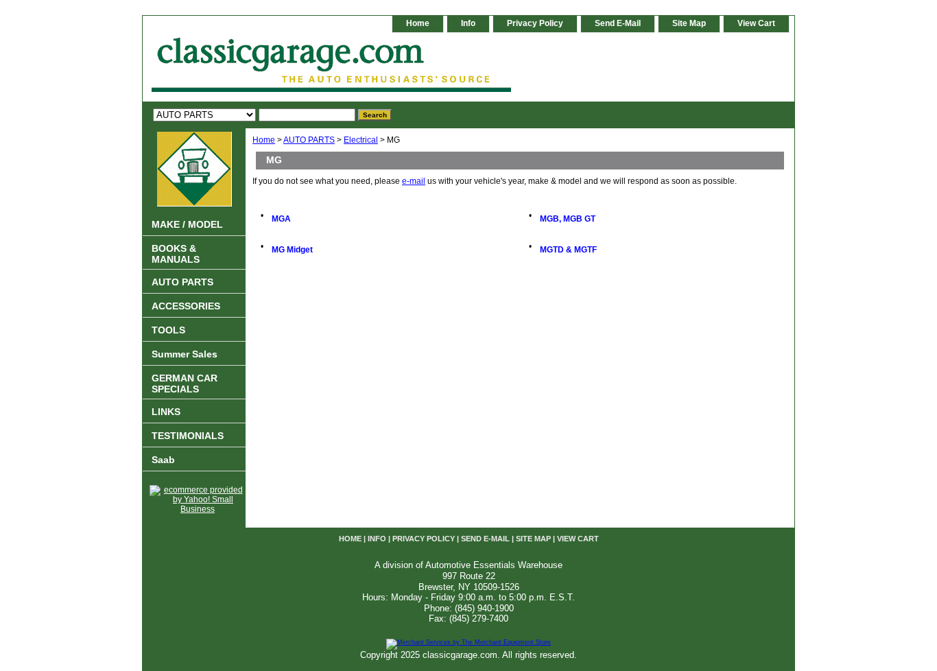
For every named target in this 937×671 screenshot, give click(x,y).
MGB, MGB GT (567, 219)
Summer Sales (184, 354)
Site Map (689, 23)
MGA (281, 219)
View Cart (756, 23)
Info (468, 23)
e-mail (413, 181)
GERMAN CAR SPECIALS (184, 384)
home (417, 23)
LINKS (166, 411)
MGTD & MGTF (568, 250)
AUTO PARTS (309, 140)
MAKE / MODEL (187, 224)
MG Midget (292, 250)
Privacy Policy (535, 23)
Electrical (361, 140)
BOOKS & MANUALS (176, 254)
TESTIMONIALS (188, 435)
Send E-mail (618, 23)
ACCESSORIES (186, 306)
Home (263, 140)
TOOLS (168, 330)
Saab (163, 459)
